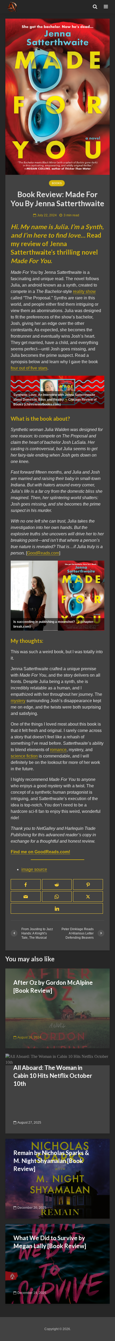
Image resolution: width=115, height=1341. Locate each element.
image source (34, 869)
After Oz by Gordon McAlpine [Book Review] (53, 986)
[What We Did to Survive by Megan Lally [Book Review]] (57, 1263)
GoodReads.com (43, 553)
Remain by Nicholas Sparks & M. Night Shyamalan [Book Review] (51, 1160)
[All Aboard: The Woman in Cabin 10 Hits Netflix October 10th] (57, 1059)
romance (58, 749)
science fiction (24, 756)
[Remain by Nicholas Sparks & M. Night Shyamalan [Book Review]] (57, 1178)
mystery (18, 700)
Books (57, 183)
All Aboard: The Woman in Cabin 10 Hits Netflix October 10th (52, 1075)
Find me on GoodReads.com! (40, 852)
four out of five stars (29, 368)
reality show (84, 291)
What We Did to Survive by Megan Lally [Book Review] (49, 1241)
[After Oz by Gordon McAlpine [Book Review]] (57, 1008)
